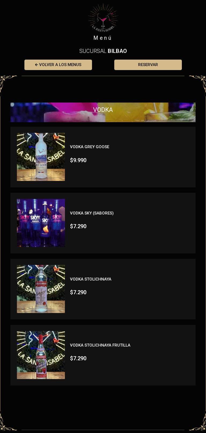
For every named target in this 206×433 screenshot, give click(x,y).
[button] (58, 65)
